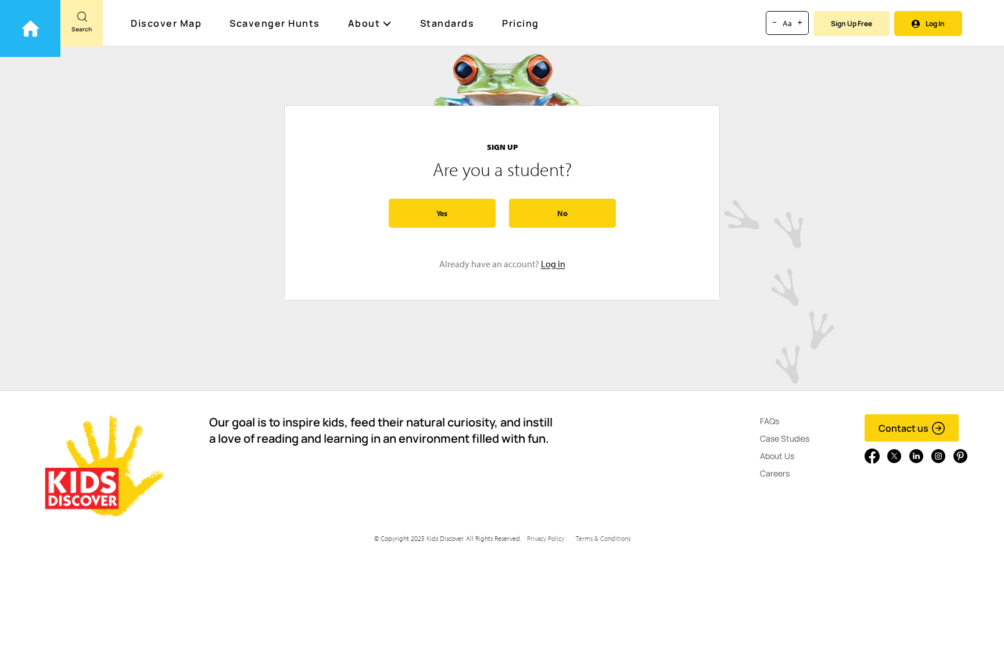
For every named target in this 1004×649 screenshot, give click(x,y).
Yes (441, 213)
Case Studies (784, 438)
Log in (553, 264)
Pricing (520, 23)
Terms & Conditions (603, 538)
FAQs (769, 420)
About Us (777, 455)
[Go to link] (30, 28)
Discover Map (166, 23)
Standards (447, 23)
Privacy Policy (545, 538)
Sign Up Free (851, 23)
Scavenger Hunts (275, 23)
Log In (935, 23)
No (562, 213)
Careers (775, 473)
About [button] (364, 23)
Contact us (903, 428)
